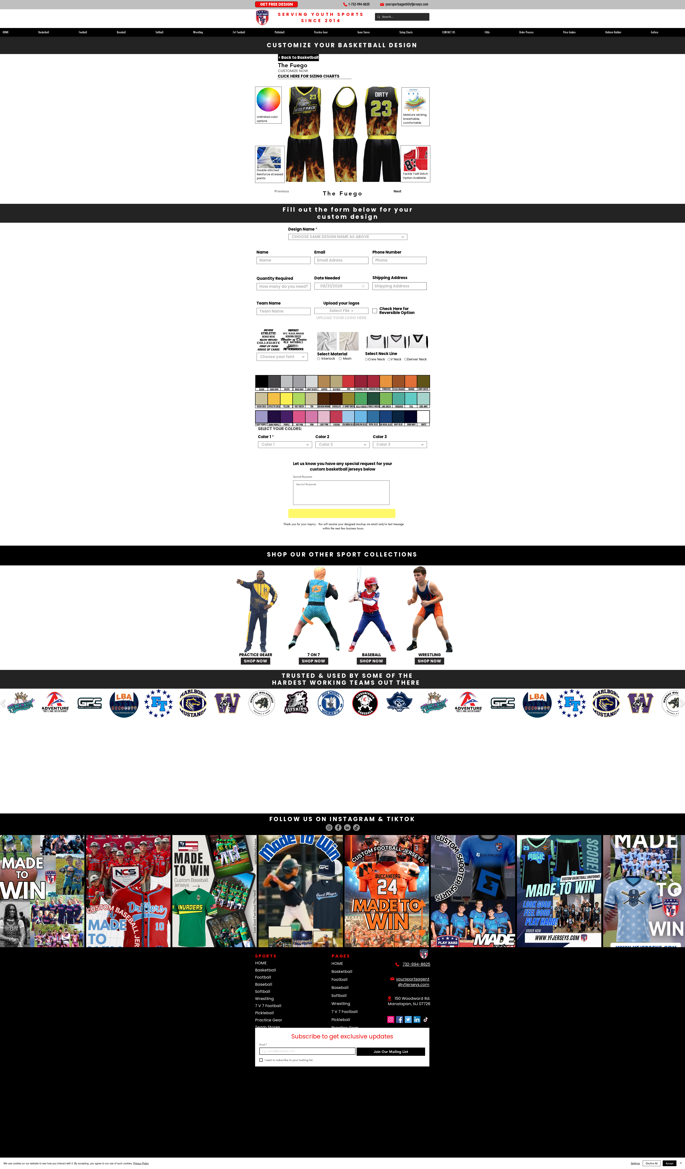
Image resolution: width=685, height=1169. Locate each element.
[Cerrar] (681, 1163)
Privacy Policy (141, 1163)
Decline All (652, 1163)
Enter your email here (294, 590)
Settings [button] (635, 1163)
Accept (669, 1163)
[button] (475, 500)
